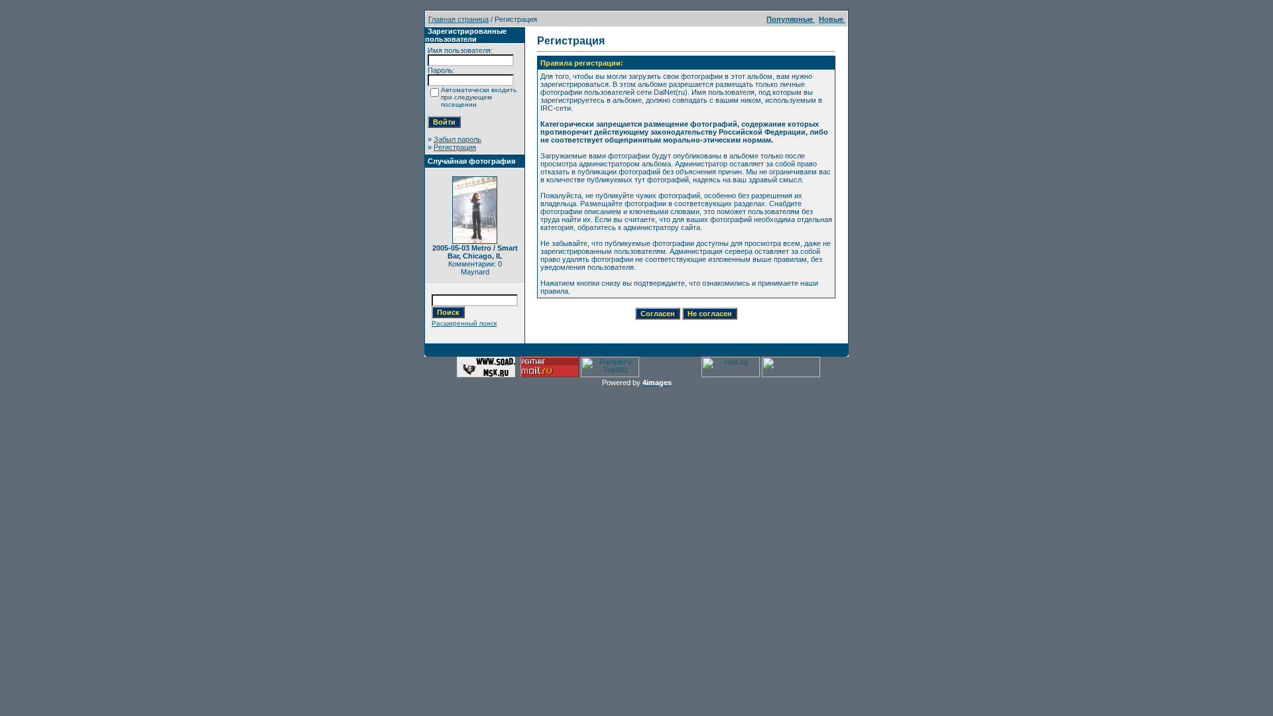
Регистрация (455, 147)
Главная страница (458, 19)
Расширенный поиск (464, 323)
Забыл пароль (457, 139)
